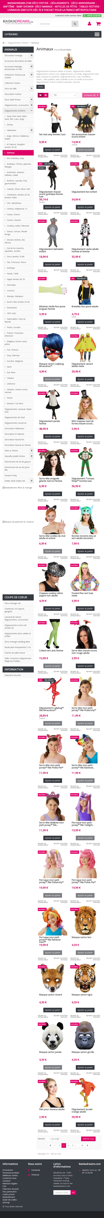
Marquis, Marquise (14, 296)
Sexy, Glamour (13, 355)
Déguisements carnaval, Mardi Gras (18, 410)
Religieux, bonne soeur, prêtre (16, 342)
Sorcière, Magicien (14, 361)
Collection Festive (12, 83)
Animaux (10, 152)
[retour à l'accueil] (3, 42)
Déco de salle (11, 88)
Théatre (10, 378)
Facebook (35, 1170)
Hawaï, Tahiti (12, 273)
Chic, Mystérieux (13, 203)
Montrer (41, 1138)
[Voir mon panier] (98, 24)
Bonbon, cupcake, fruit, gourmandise (16, 182)
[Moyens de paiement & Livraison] (18, 556)
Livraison (6, 1181)
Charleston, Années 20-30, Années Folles (17, 196)
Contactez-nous (10, 1178)
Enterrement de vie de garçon (18, 461)
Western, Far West (14, 403)
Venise (9, 398)
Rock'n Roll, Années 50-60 (18, 302)
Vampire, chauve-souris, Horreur (16, 391)
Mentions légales (10, 1183)
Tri (55, 95)
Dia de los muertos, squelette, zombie (14, 249)
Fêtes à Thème (11, 450)
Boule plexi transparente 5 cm (18, 647)
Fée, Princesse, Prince (16, 262)
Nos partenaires (10, 1191)
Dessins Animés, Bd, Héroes (15, 241)
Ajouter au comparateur (43, 156)
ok (73, 1192)
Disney (9, 124)
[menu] (89, 24)
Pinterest (35, 1174)
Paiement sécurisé (13, 675)
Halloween (11, 130)
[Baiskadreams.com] (18, 22)
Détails (40, 87)
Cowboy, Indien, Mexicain (17, 225)
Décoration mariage (13, 55)
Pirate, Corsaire (13, 327)
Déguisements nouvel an (15, 423)
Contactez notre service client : (68, 15)
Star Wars (10, 372)
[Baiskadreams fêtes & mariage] (18, 502)
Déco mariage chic (13, 603)
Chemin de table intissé (15, 652)
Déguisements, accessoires (17, 105)
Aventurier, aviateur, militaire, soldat (15, 173)
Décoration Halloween (14, 428)
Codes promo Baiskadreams (9, 1195)
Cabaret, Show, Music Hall (18, 189)
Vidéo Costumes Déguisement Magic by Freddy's (18, 659)
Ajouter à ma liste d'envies (61, 156)
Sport (9, 366)
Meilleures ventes (10, 1175)
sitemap (6, 1202)
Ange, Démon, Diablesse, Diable (17, 137)
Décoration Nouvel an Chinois (18, 445)
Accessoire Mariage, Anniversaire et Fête (13, 67)
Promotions (8, 1170)
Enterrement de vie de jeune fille (17, 468)
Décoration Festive (13, 94)
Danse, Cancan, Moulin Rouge (16, 233)
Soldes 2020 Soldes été (15, 481)
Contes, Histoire (13, 220)
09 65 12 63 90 (91, 1171)
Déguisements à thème (15, 110)
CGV (4, 1186)
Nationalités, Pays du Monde (15, 320)
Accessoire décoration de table (18, 61)
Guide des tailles (10, 1199)
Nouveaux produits (11, 1172)
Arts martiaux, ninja (15, 158)
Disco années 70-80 (15, 256)
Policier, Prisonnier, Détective (14, 334)
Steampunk (11, 307)
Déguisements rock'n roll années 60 (15, 626)
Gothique (10, 268)
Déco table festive (13, 99)
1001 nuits (11, 313)
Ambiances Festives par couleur (15, 76)
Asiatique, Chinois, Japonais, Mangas (18, 165)
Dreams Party (11, 475)
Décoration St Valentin (14, 434)
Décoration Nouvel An (14, 439)
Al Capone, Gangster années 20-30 (15, 145)
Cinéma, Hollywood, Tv (16, 208)
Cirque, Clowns (13, 214)
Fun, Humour (12, 349)
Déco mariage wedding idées (17, 641)
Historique (11, 285)
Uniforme (10, 383)
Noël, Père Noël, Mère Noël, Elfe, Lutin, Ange (16, 117)
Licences (10, 290)
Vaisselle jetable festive (15, 456)
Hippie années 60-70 (15, 279)
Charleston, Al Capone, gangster (15, 610)
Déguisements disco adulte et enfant (18, 634)
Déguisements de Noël (15, 417)
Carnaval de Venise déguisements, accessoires (16, 618)
